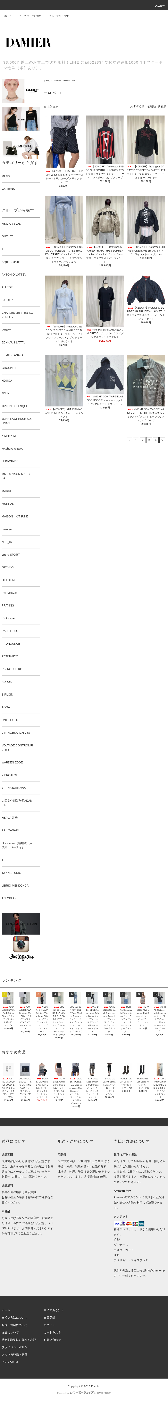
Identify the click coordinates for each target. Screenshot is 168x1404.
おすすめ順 (137, 106)
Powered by (63, 1393)
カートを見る (52, 1332)
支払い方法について (14, 1317)
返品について (10, 1332)
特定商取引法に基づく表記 (19, 1339)
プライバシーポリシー (16, 1347)
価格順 (151, 106)
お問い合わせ (52, 1339)
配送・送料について (14, 1325)
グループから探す (59, 16)
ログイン (49, 1325)
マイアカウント (54, 1310)
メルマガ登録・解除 (14, 1354)
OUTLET (57, 80)
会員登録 (49, 1317)
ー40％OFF (69, 80)
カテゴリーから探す (30, 16)
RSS (4, 1362)
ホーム (8, 16)
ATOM (14, 1362)
